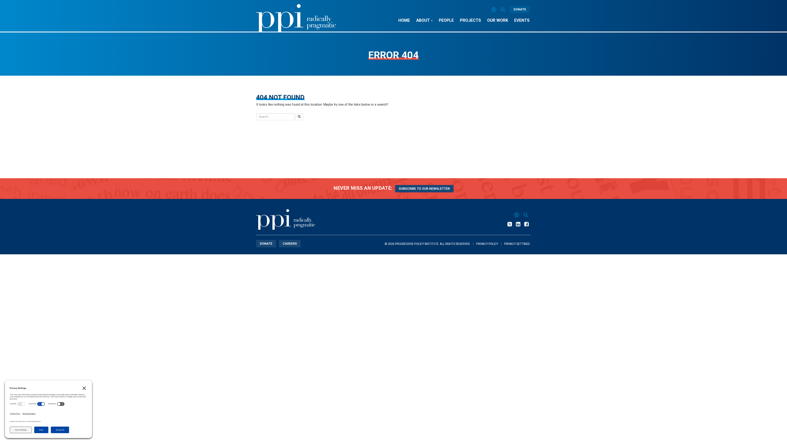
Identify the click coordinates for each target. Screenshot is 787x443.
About (423, 20)
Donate (520, 9)
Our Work (497, 20)
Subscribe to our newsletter (424, 189)
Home (404, 20)
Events (522, 20)
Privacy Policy (487, 243)
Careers (290, 243)
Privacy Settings (517, 243)
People (446, 20)
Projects (470, 20)
